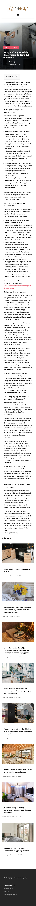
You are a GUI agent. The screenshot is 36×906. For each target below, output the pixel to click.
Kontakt (6, 891)
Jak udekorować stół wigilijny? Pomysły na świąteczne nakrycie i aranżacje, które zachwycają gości (16, 650)
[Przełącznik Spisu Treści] (16, 76)
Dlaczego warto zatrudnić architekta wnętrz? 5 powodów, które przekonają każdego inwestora (18, 731)
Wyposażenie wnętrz (11, 47)
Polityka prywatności (10, 894)
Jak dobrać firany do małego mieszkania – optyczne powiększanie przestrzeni (17, 810)
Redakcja (12, 575)
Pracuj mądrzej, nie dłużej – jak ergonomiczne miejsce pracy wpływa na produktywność (17, 690)
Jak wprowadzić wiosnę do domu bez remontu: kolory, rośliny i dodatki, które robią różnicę (17, 609)
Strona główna (8, 888)
